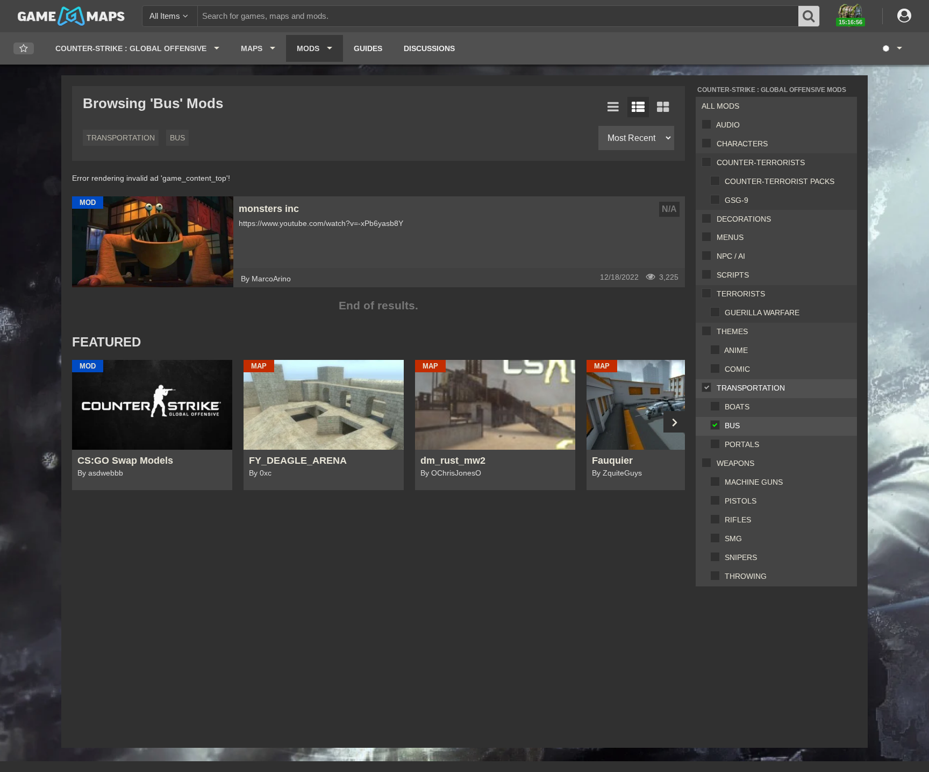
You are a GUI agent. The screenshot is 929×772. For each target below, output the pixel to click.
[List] (613, 107)
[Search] (809, 16)
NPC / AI (731, 256)
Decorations (744, 219)
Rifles (738, 519)
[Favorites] (23, 49)
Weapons (735, 463)
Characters (742, 143)
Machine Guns (754, 482)
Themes (732, 331)
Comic (737, 369)
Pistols (740, 501)
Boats (737, 406)
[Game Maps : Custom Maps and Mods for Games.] (71, 15)
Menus (730, 237)
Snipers (741, 557)
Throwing (746, 576)
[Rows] (638, 107)
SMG (733, 538)
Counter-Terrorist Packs (779, 181)
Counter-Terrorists (761, 162)
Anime (736, 350)
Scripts (733, 275)
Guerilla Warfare (762, 312)
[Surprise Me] (891, 48)
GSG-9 (736, 200)
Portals (742, 444)
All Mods (720, 106)
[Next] (674, 422)
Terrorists (741, 293)
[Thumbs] (663, 107)
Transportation (751, 388)
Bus (732, 425)
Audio (728, 125)
